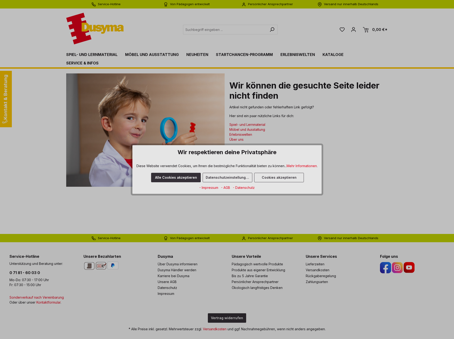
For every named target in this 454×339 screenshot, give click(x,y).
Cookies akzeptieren (279, 177)
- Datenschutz (244, 188)
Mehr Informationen (302, 166)
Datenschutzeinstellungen (228, 177)
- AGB (226, 188)
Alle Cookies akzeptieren (176, 177)
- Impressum (209, 188)
